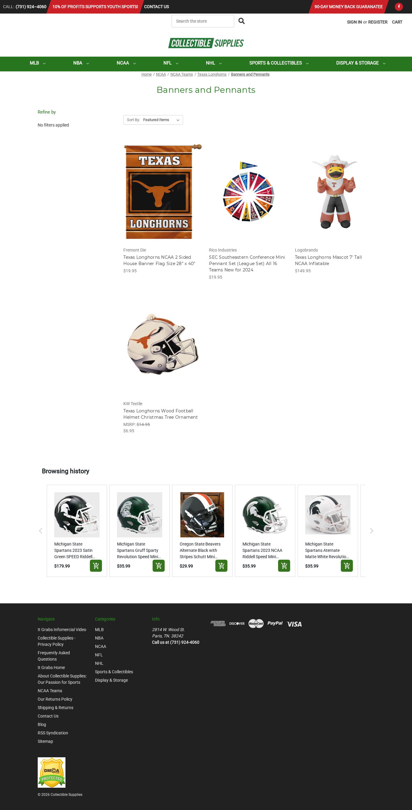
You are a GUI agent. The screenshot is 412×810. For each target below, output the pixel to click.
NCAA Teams (50, 690)
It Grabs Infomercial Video (62, 629)
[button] (41, 530)
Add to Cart (163, 196)
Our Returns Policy (55, 699)
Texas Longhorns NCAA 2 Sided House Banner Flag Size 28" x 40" (159, 260)
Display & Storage (358, 63)
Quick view (163, 186)
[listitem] (77, 531)
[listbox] (162, 119)
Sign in (354, 22)
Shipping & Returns (55, 707)
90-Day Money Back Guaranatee (349, 6)
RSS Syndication (53, 732)
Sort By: (133, 119)
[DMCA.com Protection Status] (51, 772)
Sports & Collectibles (276, 63)
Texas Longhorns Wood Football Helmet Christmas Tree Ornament (160, 414)
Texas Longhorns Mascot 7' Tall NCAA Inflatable (328, 260)
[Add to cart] (96, 566)
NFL (168, 63)
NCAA (123, 63)
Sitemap (45, 741)
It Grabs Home (51, 667)
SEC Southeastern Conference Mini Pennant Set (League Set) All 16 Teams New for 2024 (247, 264)
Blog (42, 724)
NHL (211, 63)
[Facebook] (399, 7)
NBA (78, 63)
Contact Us (156, 6)
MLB (35, 63)
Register (378, 22)
